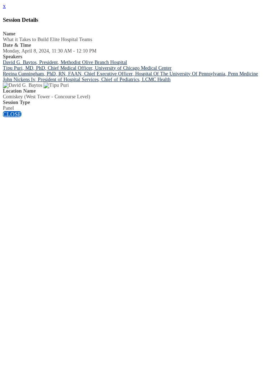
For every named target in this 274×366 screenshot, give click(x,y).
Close (12, 114)
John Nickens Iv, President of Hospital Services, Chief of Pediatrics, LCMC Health (87, 79)
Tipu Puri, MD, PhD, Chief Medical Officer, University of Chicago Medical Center (87, 68)
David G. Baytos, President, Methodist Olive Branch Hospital (65, 62)
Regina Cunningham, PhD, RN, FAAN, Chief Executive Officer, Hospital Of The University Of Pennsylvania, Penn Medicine (130, 73)
